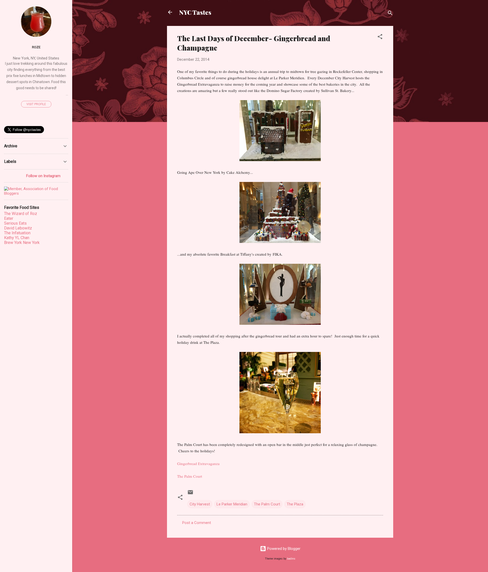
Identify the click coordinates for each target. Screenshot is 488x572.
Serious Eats (15, 223)
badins (291, 558)
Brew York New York (22, 242)
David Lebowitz (18, 228)
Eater (8, 218)
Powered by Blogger (283, 548)
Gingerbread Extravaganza (198, 463)
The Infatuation (17, 232)
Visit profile (36, 104)
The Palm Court (189, 476)
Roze (36, 47)
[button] (380, 37)
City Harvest (200, 504)
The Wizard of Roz (20, 213)
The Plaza (295, 504)
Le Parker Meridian (232, 504)
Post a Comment (196, 522)
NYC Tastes (195, 12)
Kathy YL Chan (16, 237)
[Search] (390, 14)
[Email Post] (190, 494)
